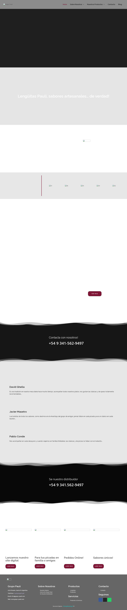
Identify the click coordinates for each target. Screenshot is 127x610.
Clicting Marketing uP (68, 606)
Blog (120, 4)
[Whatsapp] (109, 600)
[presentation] (83, 4)
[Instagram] (105, 600)
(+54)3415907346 (19, 593)
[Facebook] (100, 600)
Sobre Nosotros (76, 4)
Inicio (65, 4)
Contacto (111, 4)
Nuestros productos (95, 4)
